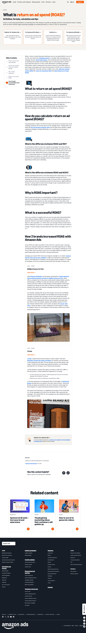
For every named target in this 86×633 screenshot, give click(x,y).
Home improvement (52, 573)
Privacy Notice (21, 614)
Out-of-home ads (6, 584)
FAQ (71, 562)
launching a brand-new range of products (39, 360)
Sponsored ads (5, 570)
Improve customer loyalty (7, 562)
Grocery (49, 566)
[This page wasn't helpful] (63, 473)
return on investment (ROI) (44, 71)
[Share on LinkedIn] (84, 623)
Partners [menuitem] (73, 569)
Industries (50, 550)
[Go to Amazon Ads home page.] (15, 625)
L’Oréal (29, 358)
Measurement (36, 2)
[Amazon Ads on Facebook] (13, 617)
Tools (43, 2)
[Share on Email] (84, 626)
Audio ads (4, 582)
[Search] (68, 2)
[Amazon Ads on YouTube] (11, 617)
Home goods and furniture (53, 571)
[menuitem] (8, 578)
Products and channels (24, 2)
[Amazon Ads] (5, 2)
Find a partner (73, 571)
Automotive (50, 553)
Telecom (49, 578)
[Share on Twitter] (84, 620)
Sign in (72, 2)
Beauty (49, 555)
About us (4, 614)
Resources (73, 557)
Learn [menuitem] (72, 550)
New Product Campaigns (30, 603)
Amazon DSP (27, 591)
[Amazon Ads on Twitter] (5, 617)
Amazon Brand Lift (29, 575)
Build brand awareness (7, 553)
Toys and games (51, 580)
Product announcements (76, 555)
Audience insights (28, 553)
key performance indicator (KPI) (40, 127)
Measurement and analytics (30, 572)
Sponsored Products (6, 573)
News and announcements (76, 564)
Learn (53, 2)
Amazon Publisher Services (30, 598)
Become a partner (74, 573)
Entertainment (51, 559)
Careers (58, 614)
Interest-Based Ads (31, 614)
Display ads (4, 577)
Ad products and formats (6, 567)
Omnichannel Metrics (29, 582)
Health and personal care (53, 569)
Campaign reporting (29, 580)
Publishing (50, 575)
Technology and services (31, 589)
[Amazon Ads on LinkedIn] (3, 617)
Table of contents (11, 58)
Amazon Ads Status (50, 614)
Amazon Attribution (36, 276)
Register (80, 2)
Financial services (51, 564)
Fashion (49, 562)
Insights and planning (30, 550)
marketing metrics (44, 58)
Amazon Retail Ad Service (30, 600)
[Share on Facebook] (84, 618)
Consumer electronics (52, 557)
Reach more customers (7, 555)
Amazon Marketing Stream (30, 577)
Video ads (4, 580)
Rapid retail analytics (29, 584)
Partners (48, 2)
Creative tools (28, 566)
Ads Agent (27, 605)
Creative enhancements (30, 562)
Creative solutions (30, 560)
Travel (49, 582)
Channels (50, 587)
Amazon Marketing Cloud (30, 593)
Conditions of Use (12, 614)
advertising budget (41, 60)
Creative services (28, 564)
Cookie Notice (40, 614)
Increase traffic (5, 557)
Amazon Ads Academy (75, 553)
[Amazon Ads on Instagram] (8, 617)
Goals (14, 2)
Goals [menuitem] (3, 550)
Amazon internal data (31, 463)
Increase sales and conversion (8, 559)
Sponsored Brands (6, 575)
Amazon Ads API (28, 596)
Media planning (28, 555)
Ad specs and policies (75, 559)
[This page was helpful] (68, 473)
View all (3, 586)
